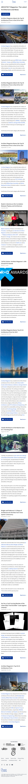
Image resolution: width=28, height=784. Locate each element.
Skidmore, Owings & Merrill (20, 385)
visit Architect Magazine (14, 722)
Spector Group (19, 708)
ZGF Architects (18, 179)
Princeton (3, 231)
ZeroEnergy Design (11, 409)
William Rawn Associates (19, 62)
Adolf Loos (18, 243)
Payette (15, 712)
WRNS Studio (18, 60)
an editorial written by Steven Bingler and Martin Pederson (13, 544)
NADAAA (13, 411)
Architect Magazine (5, 46)
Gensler (5, 387)
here (10, 68)
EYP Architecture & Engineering (16, 405)
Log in (25, 1)
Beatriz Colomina (5, 229)
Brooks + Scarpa (6, 62)
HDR (12, 708)
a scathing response (13, 569)
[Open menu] (2, 2)
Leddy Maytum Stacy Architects (10, 718)
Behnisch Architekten (6, 712)
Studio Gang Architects (12, 413)
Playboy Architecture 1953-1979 (10, 235)
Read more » (23, 74)
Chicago (9, 237)
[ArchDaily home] (14, 2)
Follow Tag (5, 14)
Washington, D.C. (6, 637)
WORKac (18, 120)
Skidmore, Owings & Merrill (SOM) (16, 122)
